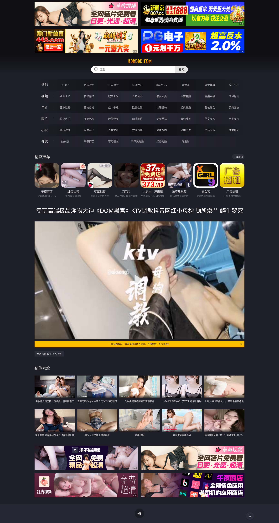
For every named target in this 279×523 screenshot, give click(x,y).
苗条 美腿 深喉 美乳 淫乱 (49, 353)
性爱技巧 (234, 130)
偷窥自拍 (65, 119)
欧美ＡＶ (113, 96)
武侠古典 (137, 130)
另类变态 (234, 107)
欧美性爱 (137, 107)
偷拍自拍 (89, 107)
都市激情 (65, 130)
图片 (44, 119)
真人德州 (89, 85)
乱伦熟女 (210, 107)
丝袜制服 (186, 96)
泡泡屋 (186, 141)
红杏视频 (161, 141)
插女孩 (65, 141)
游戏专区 (137, 85)
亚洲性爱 (65, 107)
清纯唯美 (186, 119)
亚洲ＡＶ (65, 96)
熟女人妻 (161, 96)
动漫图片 (137, 119)
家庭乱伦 (89, 130)
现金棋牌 (210, 85)
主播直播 (210, 96)
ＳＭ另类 (234, 96)
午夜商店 (89, 141)
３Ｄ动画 (137, 96)
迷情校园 (161, 130)
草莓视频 (113, 141)
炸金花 (186, 85)
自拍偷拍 (89, 96)
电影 (44, 107)
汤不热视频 (137, 141)
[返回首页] (250, 516)
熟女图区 (210, 119)
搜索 (181, 69)
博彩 (44, 85)
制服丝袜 (161, 107)
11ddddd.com (139, 61)
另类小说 (186, 130)
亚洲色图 (89, 119)
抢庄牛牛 (234, 85)
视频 (44, 96)
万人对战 (113, 85)
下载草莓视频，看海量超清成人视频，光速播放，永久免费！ (139, 344)
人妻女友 (113, 130)
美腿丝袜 (161, 119)
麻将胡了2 (161, 85)
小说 (44, 130)
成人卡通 (113, 107)
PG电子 (65, 85)
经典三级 (186, 107)
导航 (44, 141)
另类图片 (234, 119)
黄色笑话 (210, 130)
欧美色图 (113, 119)
